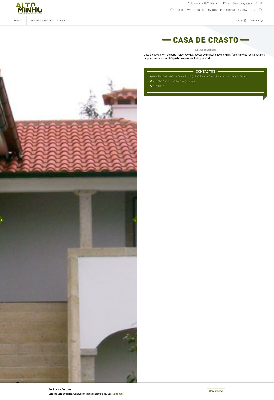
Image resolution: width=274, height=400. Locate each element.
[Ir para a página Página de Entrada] (32, 20)
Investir (212, 10)
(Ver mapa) (190, 81)
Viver (190, 10)
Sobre (180, 10)
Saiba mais (118, 394)
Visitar (200, 10)
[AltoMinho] (29, 4)
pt (251, 10)
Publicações (227, 10)
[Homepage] (172, 10)
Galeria (242, 10)
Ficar (46, 20)
